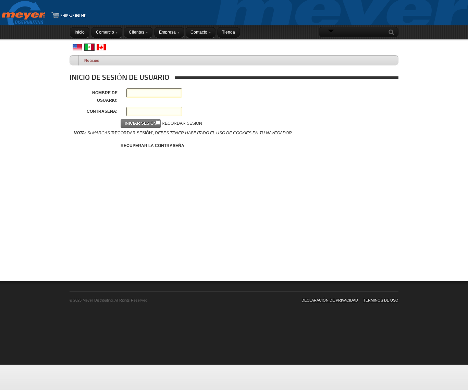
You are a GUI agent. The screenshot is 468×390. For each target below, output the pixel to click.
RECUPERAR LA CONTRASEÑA (152, 145)
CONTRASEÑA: (102, 111)
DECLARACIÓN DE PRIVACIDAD (329, 300)
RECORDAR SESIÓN (182, 123)
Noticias (91, 60)
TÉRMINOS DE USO (380, 300)
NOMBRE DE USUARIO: (105, 96)
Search (392, 32)
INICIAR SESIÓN (381, 46)
